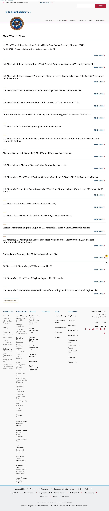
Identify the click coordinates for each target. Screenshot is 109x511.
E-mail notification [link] (19, 404)
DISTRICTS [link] (46, 312)
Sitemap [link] (65, 496)
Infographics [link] (72, 362)
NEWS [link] (57, 312)
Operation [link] (19, 342)
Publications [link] (72, 340)
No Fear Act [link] (74, 493)
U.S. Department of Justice (78, 506)
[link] (17, 24)
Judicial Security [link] (21, 316)
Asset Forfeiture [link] (21, 430)
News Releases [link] (60, 327)
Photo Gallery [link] (73, 330)
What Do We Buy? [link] (7, 361)
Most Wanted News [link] (60, 322)
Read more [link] (98, 55)
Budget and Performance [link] (64, 489)
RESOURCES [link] (72, 312)
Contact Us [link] (6, 332)
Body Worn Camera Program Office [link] (21, 458)
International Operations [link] (20, 386)
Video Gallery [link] (73, 335)
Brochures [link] (71, 321)
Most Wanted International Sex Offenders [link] (21, 380)
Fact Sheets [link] (72, 325)
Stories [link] (57, 337)
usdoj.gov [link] (44, 496)
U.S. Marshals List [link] (72, 352)
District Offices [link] (8, 335)
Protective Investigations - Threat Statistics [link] (21, 331)
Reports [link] (70, 348)
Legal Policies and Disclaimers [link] (22, 493)
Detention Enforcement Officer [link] (33, 348)
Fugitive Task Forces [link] (20, 374)
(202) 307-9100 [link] (100, 322)
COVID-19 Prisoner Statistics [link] (19, 356)
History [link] (5, 328)
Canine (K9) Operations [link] (20, 451)
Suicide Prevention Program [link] (19, 347)
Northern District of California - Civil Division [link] (21, 471)
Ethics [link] (55, 496)
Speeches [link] (58, 332)
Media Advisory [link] (60, 316)
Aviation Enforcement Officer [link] (33, 339)
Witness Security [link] (19, 416)
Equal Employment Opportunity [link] (33, 368)
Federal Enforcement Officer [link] (33, 330)
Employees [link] (72, 316)
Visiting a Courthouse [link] (20, 326)
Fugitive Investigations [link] (21, 364)
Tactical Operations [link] (20, 447)
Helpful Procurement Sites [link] (7, 355)
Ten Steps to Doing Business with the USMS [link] (8, 366)
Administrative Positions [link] (34, 317)
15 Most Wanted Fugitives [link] (19, 369)
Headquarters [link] (7, 337)
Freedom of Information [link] (39, 489)
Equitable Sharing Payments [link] (19, 434)
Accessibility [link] (20, 489)
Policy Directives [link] (73, 345)
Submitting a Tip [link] (21, 401)
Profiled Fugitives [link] (19, 409)
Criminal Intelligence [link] (20, 390)
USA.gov (69, 502)
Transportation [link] (21, 351)
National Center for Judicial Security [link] (21, 320)
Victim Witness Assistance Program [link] (21, 423)
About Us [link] (6, 316)
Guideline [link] (71, 357)
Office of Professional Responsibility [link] (7, 342)
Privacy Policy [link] (83, 489)
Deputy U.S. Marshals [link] (33, 355)
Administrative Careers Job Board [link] (34, 322)
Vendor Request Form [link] (21, 440)
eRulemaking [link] (89, 493)
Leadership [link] (6, 318)
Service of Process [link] (19, 466)
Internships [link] (33, 361)
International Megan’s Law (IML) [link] (20, 396)
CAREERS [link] (32, 312)
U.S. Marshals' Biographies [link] (8, 322)
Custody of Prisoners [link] (19, 339)
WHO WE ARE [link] (8, 312)
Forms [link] (70, 342)
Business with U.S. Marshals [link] (7, 350)
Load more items (10, 300)
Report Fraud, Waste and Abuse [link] (52, 493)
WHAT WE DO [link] (21, 312)
